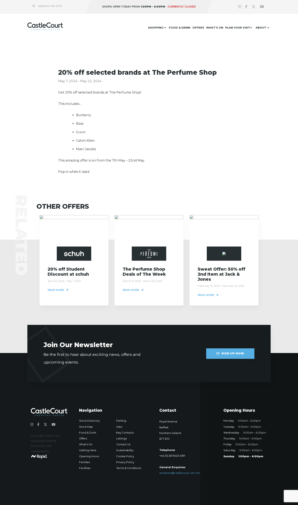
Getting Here (87, 450)
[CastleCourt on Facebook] (246, 6)
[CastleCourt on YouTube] (262, 6)
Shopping (155, 27)
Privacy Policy (125, 462)
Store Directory (89, 420)
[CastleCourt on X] (253, 6)
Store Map (86, 426)
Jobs (119, 426)
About (261, 27)
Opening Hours (89, 456)
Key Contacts (125, 432)
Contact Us (123, 444)
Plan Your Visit (237, 27)
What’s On (214, 27)
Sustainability (124, 450)
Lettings (121, 438)
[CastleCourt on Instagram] (239, 6)
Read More (56, 289)
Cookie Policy (125, 456)
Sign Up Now (232, 353)
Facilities (84, 468)
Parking (121, 420)
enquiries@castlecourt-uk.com (179, 472)
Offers (198, 27)
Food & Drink (179, 27)
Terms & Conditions (128, 468)
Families (84, 462)
